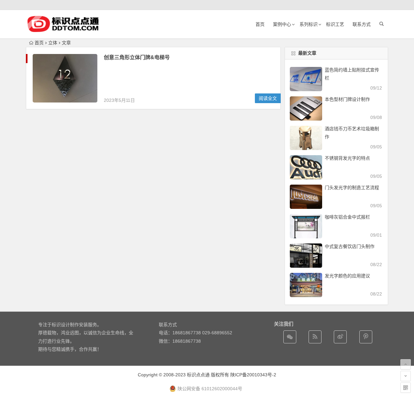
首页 (260, 24)
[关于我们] (340, 336)
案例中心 (282, 24)
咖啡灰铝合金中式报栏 (347, 217)
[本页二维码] (405, 387)
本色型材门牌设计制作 (347, 99)
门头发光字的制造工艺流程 (352, 187)
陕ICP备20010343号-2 (253, 374)
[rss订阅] (315, 336)
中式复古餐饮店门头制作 (350, 246)
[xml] (365, 336)
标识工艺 (335, 24)
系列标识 (309, 24)
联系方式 (362, 24)
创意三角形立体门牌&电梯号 (137, 57)
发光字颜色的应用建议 (347, 275)
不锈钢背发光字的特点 (347, 158)
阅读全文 (268, 98)
